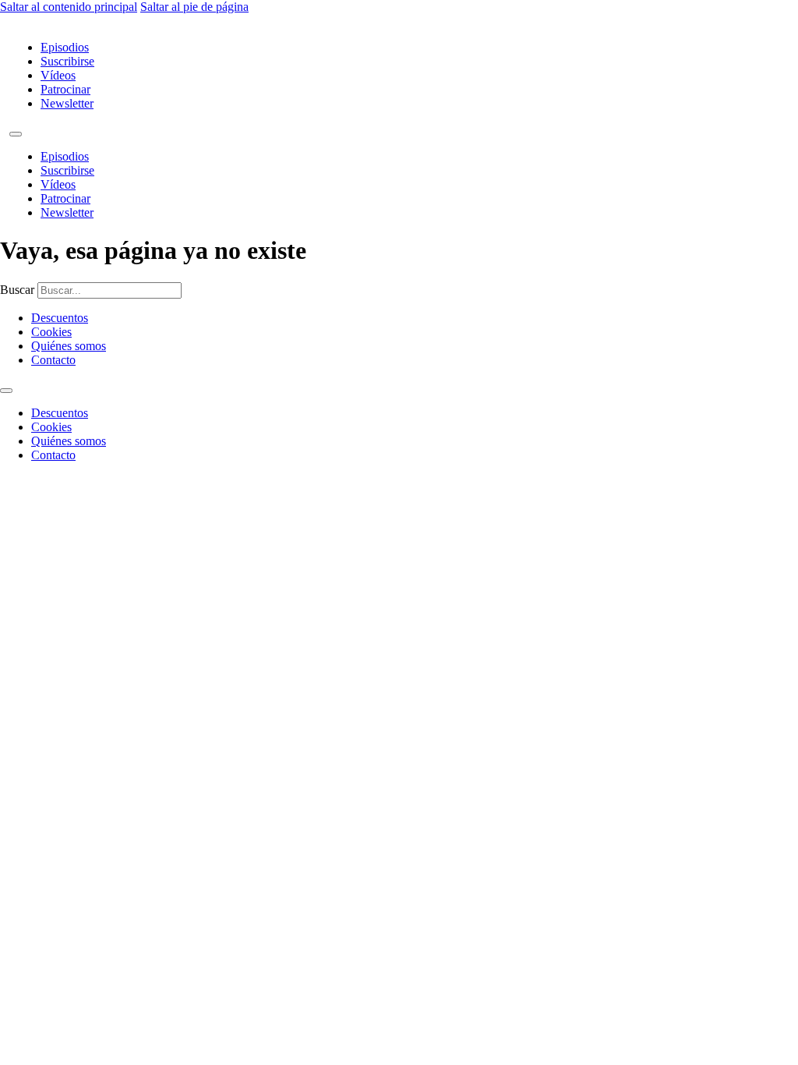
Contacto (53, 359)
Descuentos (59, 317)
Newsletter (67, 103)
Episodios (65, 47)
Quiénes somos (68, 345)
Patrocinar (65, 89)
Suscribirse (67, 61)
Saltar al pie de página (194, 6)
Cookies (51, 331)
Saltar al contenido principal (68, 6)
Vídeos (58, 75)
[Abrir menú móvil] (15, 134)
